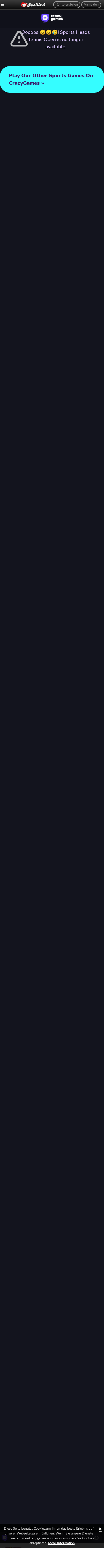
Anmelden (91, 4)
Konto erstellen (67, 4)
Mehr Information (61, 1543)
